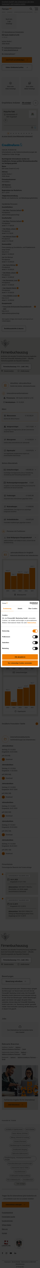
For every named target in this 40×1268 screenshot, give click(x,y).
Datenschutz (31, 622)
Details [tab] (20, 608)
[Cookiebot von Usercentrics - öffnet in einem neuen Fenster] (30, 603)
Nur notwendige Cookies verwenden (20, 663)
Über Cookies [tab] (32, 608)
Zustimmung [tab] (7, 608)
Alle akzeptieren (20, 657)
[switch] (35, 636)
